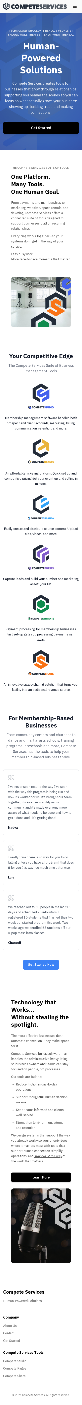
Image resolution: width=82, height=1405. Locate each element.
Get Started (41, 127)
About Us (10, 1326)
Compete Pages (14, 1368)
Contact (9, 1333)
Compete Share (14, 1376)
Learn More (41, 1177)
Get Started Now (41, 965)
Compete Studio (14, 1361)
